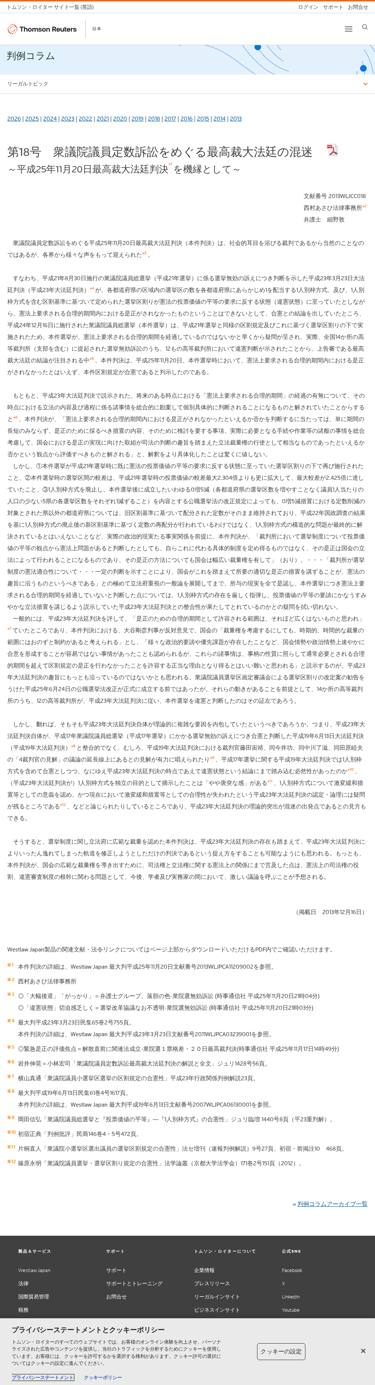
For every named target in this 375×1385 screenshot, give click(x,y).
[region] (187, 1351)
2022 (85, 118)
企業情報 (204, 1270)
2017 (170, 118)
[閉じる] (363, 1351)
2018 (154, 118)
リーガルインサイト (217, 1297)
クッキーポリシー (103, 1377)
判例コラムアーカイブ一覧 (332, 1204)
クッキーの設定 (281, 1351)
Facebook (292, 1270)
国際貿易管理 (33, 1297)
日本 (97, 28)
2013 (236, 118)
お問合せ (116, 1297)
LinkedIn (291, 1297)
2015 (203, 118)
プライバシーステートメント (43, 1377)
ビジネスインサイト (217, 1310)
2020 (120, 118)
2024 (50, 118)
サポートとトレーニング (134, 1283)
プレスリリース (212, 1283)
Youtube (291, 1310)
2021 (103, 118)
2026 (14, 118)
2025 (32, 118)
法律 (23, 1283)
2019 (137, 118)
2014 (220, 118)
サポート (116, 1270)
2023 (67, 118)
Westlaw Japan (34, 1270)
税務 (23, 1310)
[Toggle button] (349, 29)
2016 (187, 118)
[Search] (364, 26)
